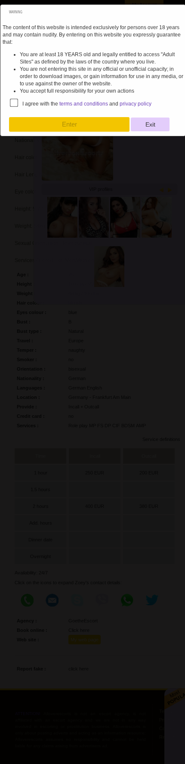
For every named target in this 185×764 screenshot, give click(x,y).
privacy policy (135, 104)
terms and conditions (83, 104)
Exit (150, 124)
